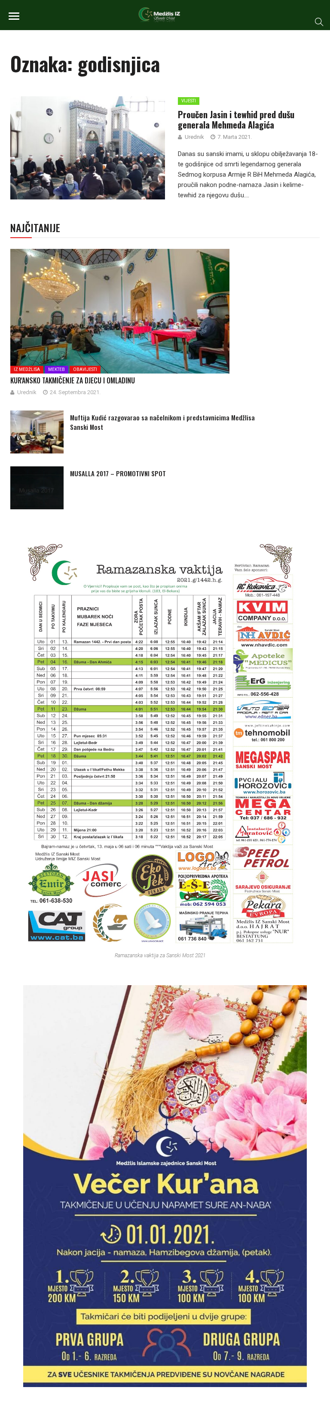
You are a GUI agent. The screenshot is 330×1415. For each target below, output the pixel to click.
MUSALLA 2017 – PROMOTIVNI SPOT (118, 473)
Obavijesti (85, 369)
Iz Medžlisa (27, 369)
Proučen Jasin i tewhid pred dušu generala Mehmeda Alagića (236, 119)
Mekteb (56, 369)
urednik (194, 137)
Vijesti (188, 100)
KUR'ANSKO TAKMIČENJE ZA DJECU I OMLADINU (72, 380)
